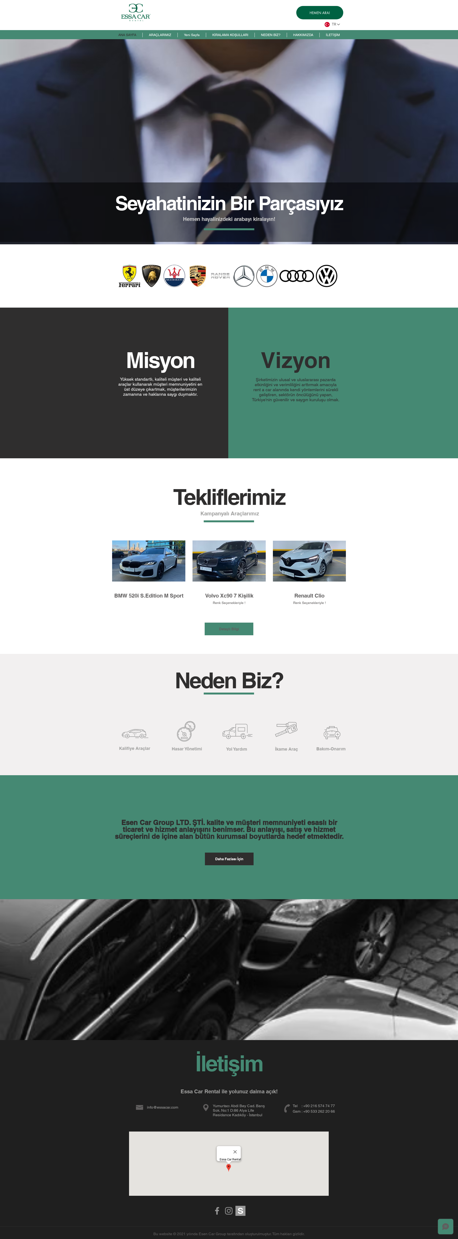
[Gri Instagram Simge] (229, 1211)
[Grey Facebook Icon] (217, 1211)
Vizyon (296, 360)
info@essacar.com (162, 1107)
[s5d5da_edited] (240, 1211)
